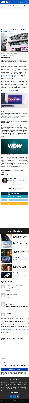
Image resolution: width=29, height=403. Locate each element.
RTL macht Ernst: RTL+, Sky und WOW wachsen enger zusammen (20, 244)
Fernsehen (7, 57)
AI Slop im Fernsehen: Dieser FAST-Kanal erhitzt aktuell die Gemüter (20, 267)
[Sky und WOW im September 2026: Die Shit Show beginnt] (6, 252)
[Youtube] (22, 2)
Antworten (8, 290)
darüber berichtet (11, 67)
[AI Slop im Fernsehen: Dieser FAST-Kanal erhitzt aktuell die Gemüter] (6, 267)
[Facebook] (18, 2)
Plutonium (8, 313)
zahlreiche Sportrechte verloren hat (8, 75)
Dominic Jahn (5, 55)
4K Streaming (3, 57)
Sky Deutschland (16, 170)
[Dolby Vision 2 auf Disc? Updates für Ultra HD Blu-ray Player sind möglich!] (6, 259)
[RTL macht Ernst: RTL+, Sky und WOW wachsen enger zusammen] (6, 244)
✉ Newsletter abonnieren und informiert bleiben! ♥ (13, 365)
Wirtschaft (3, 172)
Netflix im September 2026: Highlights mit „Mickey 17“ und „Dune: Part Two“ (20, 237)
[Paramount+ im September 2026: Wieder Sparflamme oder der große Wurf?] (6, 275)
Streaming (22, 170)
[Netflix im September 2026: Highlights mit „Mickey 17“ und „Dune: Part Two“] (6, 237)
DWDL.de (7, 174)
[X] (20, 2)
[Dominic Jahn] (5, 180)
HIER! (4, 374)
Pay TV (10, 170)
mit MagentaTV (12, 90)
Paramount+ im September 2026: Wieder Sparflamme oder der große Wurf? (20, 275)
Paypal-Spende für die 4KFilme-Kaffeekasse (17, 183)
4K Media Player (16, 257)
